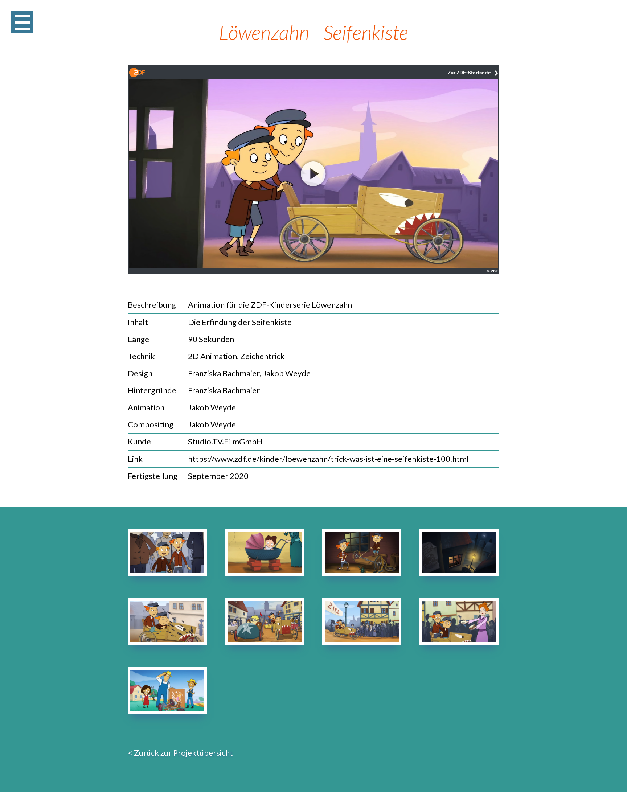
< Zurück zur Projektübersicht (180, 753)
